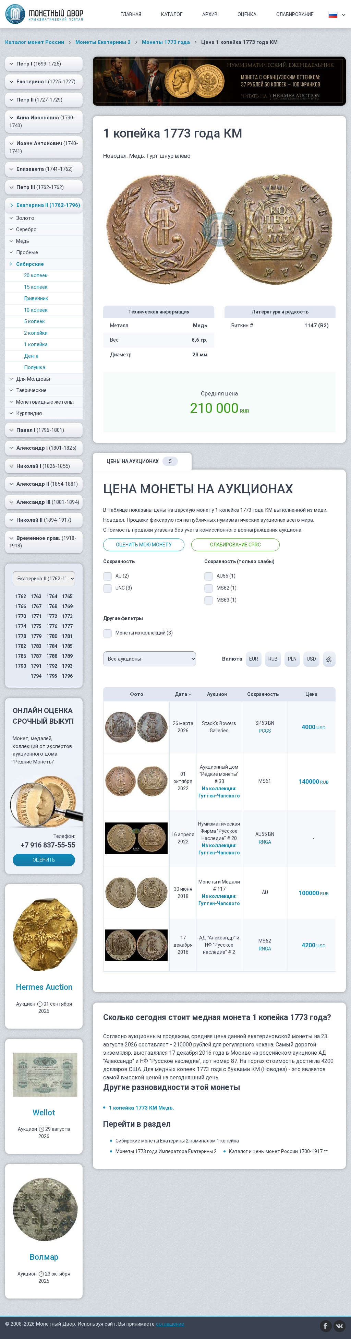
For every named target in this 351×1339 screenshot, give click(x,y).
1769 (67, 606)
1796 (67, 676)
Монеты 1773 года (166, 42)
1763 (36, 596)
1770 (20, 616)
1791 (36, 666)
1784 (51, 646)
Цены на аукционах (139, 461)
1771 (36, 616)
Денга (31, 356)
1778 (20, 636)
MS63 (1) (227, 600)
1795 (51, 676)
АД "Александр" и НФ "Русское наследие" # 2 (219, 945)
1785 (67, 646)
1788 (51, 656)
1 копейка (36, 344)
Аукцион (217, 694)
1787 (36, 656)
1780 (51, 636)
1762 (20, 596)
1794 (36, 676)
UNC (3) (124, 588)
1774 (20, 626)
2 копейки (36, 333)
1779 (36, 636)
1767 (36, 606)
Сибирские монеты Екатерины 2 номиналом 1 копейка (177, 1141)
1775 (36, 626)
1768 (51, 606)
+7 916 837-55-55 (48, 845)
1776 (51, 626)
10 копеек (36, 310)
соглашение (170, 1324)
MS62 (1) (227, 588)
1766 (20, 606)
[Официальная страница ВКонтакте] (340, 1326)
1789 (67, 656)
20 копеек (36, 275)
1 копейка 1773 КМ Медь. (141, 1108)
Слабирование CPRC (235, 544)
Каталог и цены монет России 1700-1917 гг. (279, 1151)
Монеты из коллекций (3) (144, 633)
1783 (36, 646)
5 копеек (34, 321)
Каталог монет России (34, 42)
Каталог (171, 14)
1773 (67, 616)
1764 (51, 596)
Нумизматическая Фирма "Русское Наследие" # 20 (219, 831)
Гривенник (36, 298)
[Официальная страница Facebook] (326, 1326)
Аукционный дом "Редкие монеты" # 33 (219, 774)
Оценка (247, 14)
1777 (67, 626)
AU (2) (122, 576)
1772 (51, 616)
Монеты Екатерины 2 (103, 42)
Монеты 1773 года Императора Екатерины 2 (166, 1151)
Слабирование (295, 14)
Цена (311, 694)
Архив (210, 14)
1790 (20, 666)
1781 (67, 636)
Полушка (34, 367)
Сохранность (263, 694)
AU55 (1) (226, 576)
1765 (67, 596)
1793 (67, 666)
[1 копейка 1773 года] (219, 229)
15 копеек (36, 287)
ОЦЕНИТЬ (44, 860)
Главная (131, 14)
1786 (20, 656)
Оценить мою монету (144, 544)
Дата (181, 694)
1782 (20, 646)
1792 (51, 666)
